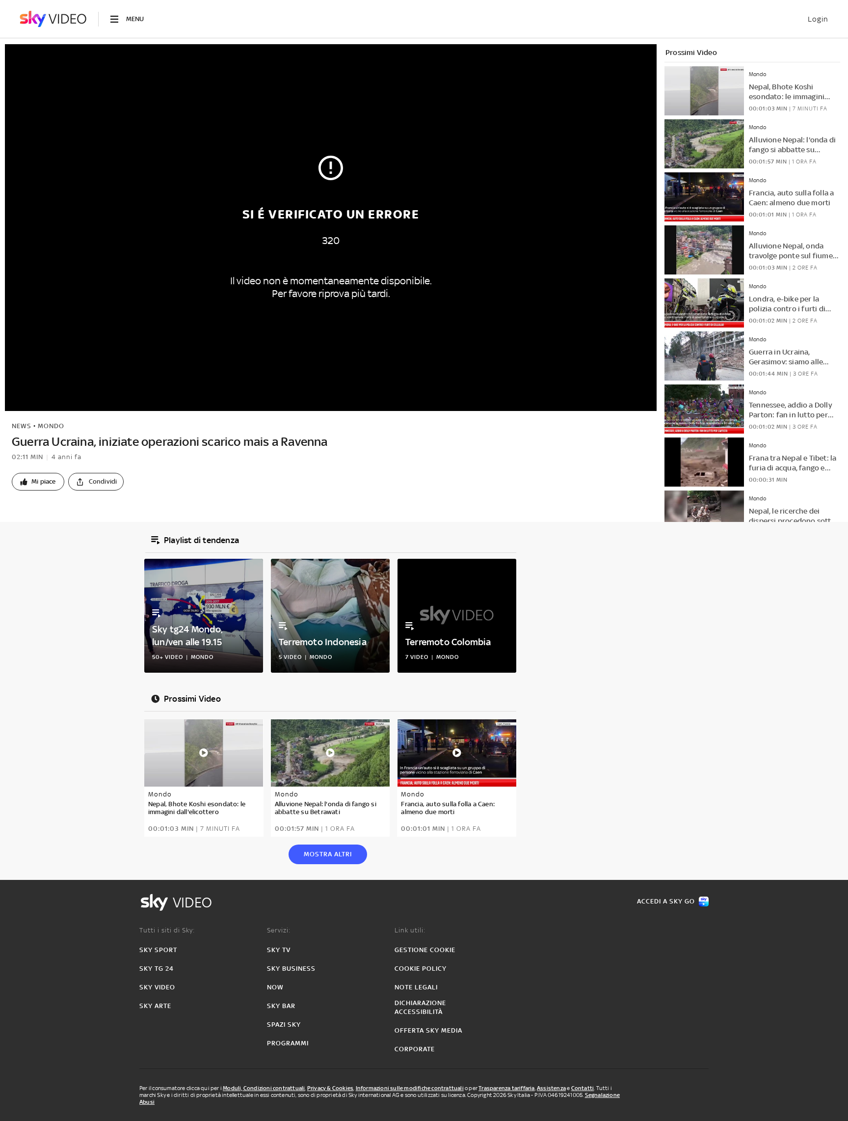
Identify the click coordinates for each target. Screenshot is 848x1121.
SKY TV (279, 950)
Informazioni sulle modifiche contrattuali (410, 1088)
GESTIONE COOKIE (425, 950)
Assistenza (551, 1088)
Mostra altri (328, 854)
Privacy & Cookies (330, 1088)
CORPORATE (415, 1049)
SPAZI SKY (284, 1024)
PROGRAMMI (288, 1043)
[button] (38, 482)
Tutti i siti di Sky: (167, 930)
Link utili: (410, 930)
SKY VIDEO (157, 987)
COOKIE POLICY (421, 968)
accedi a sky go (666, 901)
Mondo (51, 426)
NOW (275, 987)
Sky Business (291, 968)
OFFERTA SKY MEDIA (428, 1030)
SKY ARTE (155, 1006)
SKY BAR (281, 1006)
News (21, 426)
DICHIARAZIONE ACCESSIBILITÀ (420, 1007)
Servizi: (279, 930)
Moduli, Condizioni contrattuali (264, 1088)
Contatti (582, 1088)
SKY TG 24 (156, 968)
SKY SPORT (158, 950)
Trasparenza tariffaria (506, 1088)
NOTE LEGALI (416, 987)
